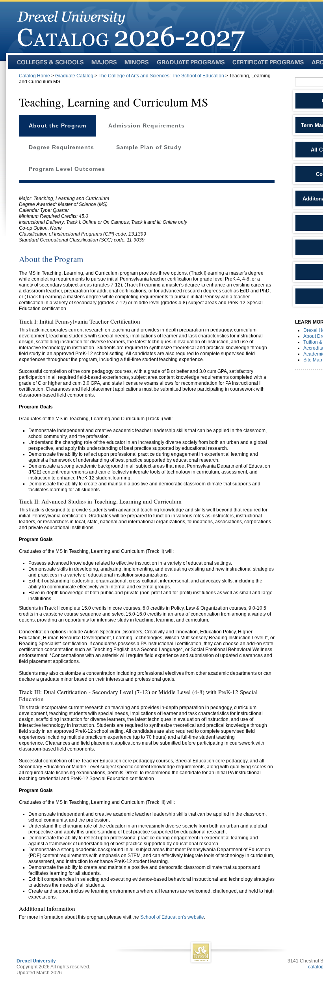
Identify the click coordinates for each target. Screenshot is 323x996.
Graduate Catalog (74, 76)
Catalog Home (34, 76)
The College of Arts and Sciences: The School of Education (161, 76)
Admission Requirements (146, 126)
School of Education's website (172, 917)
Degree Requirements (61, 147)
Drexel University (36, 961)
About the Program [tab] (57, 126)
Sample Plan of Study (149, 147)
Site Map (312, 360)
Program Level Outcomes (67, 169)
